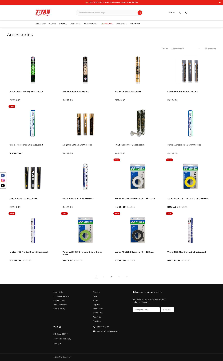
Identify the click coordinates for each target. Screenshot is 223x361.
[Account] (179, 12)
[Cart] (186, 12)
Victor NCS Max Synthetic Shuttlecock (186, 252)
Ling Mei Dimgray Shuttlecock (182, 91)
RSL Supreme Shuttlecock (75, 91)
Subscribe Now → (140, 2)
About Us (120, 24)
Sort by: (165, 48)
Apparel (75, 24)
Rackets (40, 24)
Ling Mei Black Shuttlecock (23, 198)
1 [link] (96, 276)
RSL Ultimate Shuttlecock (128, 91)
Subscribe (167, 310)
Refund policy (59, 300)
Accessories (90, 24)
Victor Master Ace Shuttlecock (78, 198)
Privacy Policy (59, 308)
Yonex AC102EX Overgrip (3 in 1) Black (134, 252)
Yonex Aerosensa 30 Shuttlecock (26, 145)
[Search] (140, 12)
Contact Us (58, 292)
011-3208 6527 (103, 327)
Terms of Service (60, 304)
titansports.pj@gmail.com (108, 331)
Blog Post (135, 24)
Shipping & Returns (61, 296)
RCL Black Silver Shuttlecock (129, 145)
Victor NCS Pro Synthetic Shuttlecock (29, 252)
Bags (51, 24)
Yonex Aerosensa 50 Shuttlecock (184, 145)
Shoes (62, 24)
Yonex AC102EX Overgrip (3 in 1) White (135, 198)
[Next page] (127, 276)
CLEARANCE (107, 24)
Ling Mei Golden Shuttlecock (77, 145)
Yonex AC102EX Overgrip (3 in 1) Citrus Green (82, 253)
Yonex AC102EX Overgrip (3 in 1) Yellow (187, 198)
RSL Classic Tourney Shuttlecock (26, 91)
